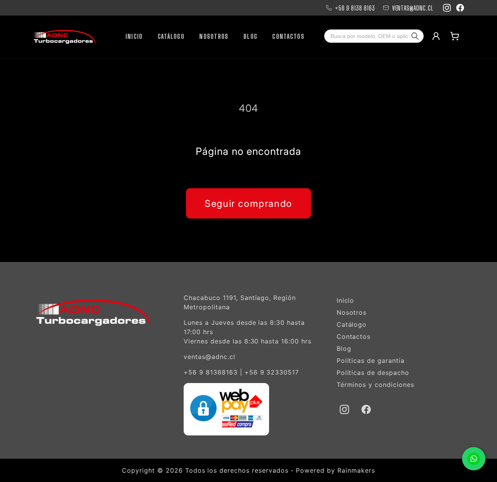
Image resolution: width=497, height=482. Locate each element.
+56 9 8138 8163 (355, 8)
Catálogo (352, 324)
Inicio (346, 300)
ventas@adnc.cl (209, 357)
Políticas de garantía (371, 360)
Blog (344, 348)
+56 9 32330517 (272, 372)
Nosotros (352, 312)
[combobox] (367, 36)
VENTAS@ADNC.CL (412, 8)
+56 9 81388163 (210, 372)
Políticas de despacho (373, 372)
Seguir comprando (248, 203)
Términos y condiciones (375, 384)
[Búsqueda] (417, 36)
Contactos (354, 336)
